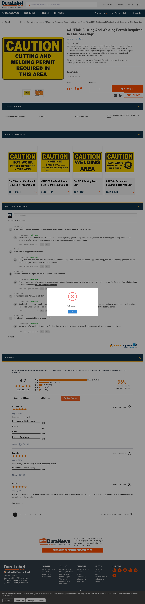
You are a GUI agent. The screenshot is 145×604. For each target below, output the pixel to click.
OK (72, 311)
